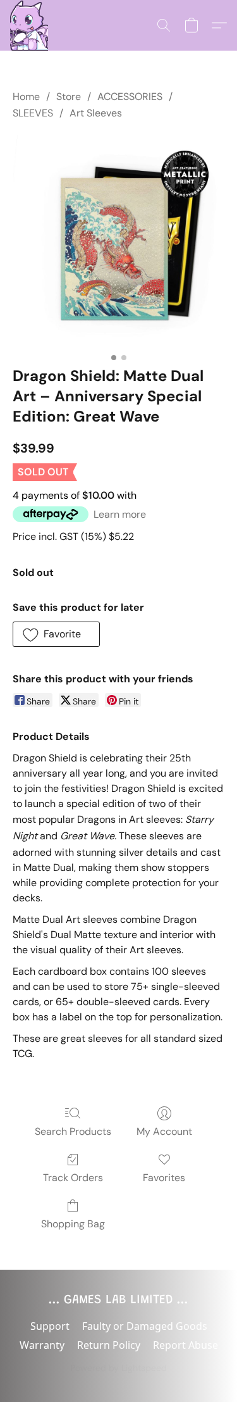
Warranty (42, 1345)
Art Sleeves (96, 113)
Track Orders (73, 1177)
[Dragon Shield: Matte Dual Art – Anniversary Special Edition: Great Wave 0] (118, 241)
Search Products (73, 1131)
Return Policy (108, 1345)
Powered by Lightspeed (118, 1368)
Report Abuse (185, 1345)
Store (68, 96)
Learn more (120, 514)
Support (50, 1326)
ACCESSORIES (129, 96)
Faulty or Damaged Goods (144, 1326)
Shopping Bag (73, 1223)
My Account (164, 1131)
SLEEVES (33, 113)
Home (26, 96)
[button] (29, 25)
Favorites (164, 1177)
